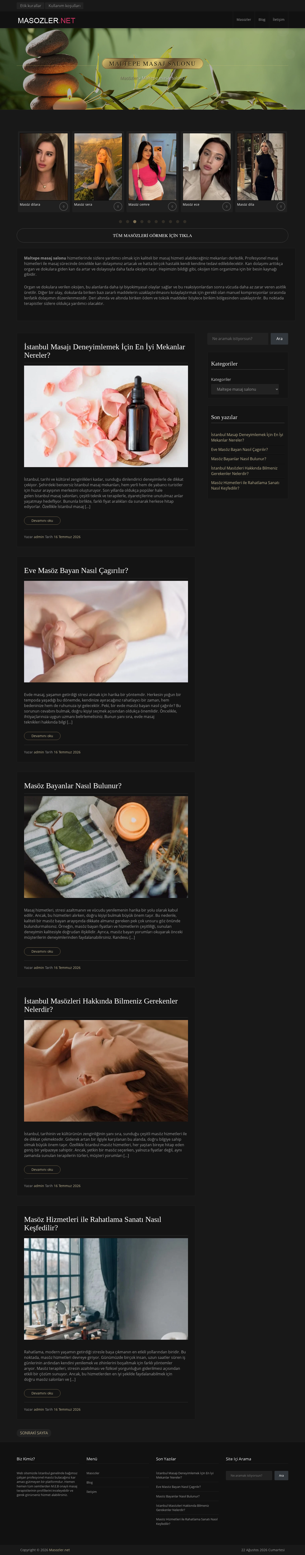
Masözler (129, 78)
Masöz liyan (246, 204)
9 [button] (177, 221)
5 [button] (149, 221)
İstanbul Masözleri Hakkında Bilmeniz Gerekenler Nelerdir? (244, 470)
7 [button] (163, 221)
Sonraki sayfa (34, 1433)
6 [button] (156, 221)
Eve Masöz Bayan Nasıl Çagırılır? (239, 449)
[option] (44, 173)
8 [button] (170, 221)
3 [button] (134, 221)
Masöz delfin (193, 204)
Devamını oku (42, 520)
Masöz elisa (83, 204)
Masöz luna (137, 204)
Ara (279, 338)
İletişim (279, 19)
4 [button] (141, 221)
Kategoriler (221, 379)
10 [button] (184, 221)
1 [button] (120, 221)
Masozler (244, 19)
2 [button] (127, 221)
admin (39, 537)
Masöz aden (29, 204)
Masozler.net (59, 1550)
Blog (262, 19)
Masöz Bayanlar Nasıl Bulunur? (238, 458)
